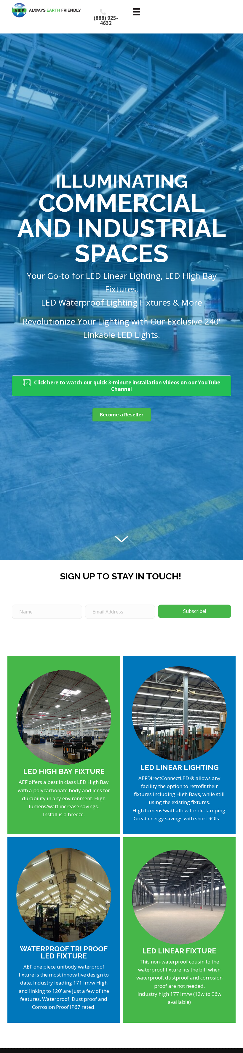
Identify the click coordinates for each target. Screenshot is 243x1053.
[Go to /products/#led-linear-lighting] (179, 745)
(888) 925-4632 (106, 20)
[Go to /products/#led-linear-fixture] (179, 928)
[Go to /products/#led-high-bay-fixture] (63, 745)
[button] (121, 385)
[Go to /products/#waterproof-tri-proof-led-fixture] (63, 930)
